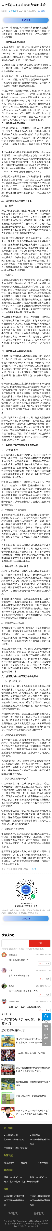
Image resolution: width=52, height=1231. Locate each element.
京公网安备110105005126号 (28, 1226)
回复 (47, 964)
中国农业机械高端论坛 (40, 1196)
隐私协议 (39, 1213)
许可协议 (13, 1213)
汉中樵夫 (13, 11)
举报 (34, 869)
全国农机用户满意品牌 (14, 1196)
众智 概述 (26, 20)
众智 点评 (26, 918)
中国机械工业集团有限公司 (16, 1148)
